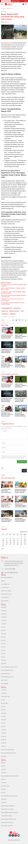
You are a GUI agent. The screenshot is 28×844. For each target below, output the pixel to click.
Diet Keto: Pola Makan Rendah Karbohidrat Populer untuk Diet (20, 491)
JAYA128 (3, 630)
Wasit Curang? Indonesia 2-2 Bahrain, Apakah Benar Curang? (13, 288)
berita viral (5, 311)
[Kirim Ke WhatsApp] (25, 320)
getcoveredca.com (5, 673)
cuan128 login (4, 683)
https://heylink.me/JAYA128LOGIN (9, 812)
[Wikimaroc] (8, 4)
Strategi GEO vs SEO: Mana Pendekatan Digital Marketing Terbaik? (13, 292)
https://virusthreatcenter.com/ (8, 753)
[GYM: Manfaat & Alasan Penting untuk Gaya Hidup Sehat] (7, 513)
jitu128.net (3, 756)
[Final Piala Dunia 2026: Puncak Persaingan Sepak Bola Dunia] (7, 330)
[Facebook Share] (13, 320)
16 (25, 540)
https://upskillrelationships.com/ (9, 667)
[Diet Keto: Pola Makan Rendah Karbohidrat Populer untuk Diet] (21, 484)
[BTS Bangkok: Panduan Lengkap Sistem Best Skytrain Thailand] (21, 359)
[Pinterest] (15, 835)
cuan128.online (5, 597)
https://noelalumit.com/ (7, 670)
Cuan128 (3, 769)
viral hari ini (5, 314)
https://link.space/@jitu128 (7, 806)
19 (10, 542)
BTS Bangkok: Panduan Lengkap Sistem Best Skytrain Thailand (12, 303)
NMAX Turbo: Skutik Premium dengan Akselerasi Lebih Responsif (13, 296)
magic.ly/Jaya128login (6, 815)
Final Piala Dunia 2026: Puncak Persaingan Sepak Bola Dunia (13, 285)
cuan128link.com (5, 584)
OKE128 (3, 746)
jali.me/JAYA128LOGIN (6, 825)
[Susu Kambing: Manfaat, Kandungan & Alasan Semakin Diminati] (21, 513)
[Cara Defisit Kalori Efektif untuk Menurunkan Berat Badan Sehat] (7, 484)
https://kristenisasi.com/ (11, 796)
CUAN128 (3, 607)
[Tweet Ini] (16, 320)
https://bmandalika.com (7, 577)
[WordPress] (18, 835)
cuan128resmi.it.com (6, 594)
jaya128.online (4, 600)
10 (3, 540)
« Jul (2, 548)
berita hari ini (17, 308)
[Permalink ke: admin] (2, 22)
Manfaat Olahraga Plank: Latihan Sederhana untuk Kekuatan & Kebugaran (6, 505)
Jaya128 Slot (4, 680)
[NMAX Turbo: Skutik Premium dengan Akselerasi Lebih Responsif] (21, 344)
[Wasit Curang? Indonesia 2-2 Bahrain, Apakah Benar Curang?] (21, 330)
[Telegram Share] (22, 320)
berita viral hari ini (14, 311)
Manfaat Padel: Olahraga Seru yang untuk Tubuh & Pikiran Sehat (20, 505)
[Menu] (2, 4)
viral (22, 311)
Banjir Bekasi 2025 (6, 43)
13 (14, 540)
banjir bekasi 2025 (7, 308)
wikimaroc (12, 314)
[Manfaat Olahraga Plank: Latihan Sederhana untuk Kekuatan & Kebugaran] (7, 499)
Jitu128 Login (4, 703)
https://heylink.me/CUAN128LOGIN (10, 776)
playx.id (3, 581)
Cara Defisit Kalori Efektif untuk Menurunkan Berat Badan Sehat (6, 491)
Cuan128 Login (5, 587)
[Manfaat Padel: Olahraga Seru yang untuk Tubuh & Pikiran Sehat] (21, 499)
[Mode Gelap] (23, 4)
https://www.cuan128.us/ (7, 809)
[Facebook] (10, 835)
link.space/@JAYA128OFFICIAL (8, 819)
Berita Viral (4, 11)
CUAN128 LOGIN (5, 696)
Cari (2, 468)
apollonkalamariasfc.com (7, 677)
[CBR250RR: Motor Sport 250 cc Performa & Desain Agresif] (7, 359)
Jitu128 (3, 700)
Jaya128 (3, 762)
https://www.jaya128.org (7, 749)
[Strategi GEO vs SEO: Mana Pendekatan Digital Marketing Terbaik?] (7, 344)
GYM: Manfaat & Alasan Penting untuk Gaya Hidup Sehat (6, 520)
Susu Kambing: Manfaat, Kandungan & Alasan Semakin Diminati (20, 520)
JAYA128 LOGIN (5, 786)
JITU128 (3, 627)
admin (5, 21)
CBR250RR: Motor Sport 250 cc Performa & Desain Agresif (12, 299)
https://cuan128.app (6, 590)
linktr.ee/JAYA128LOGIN (7, 822)
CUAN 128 (3, 620)
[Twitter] (13, 835)
